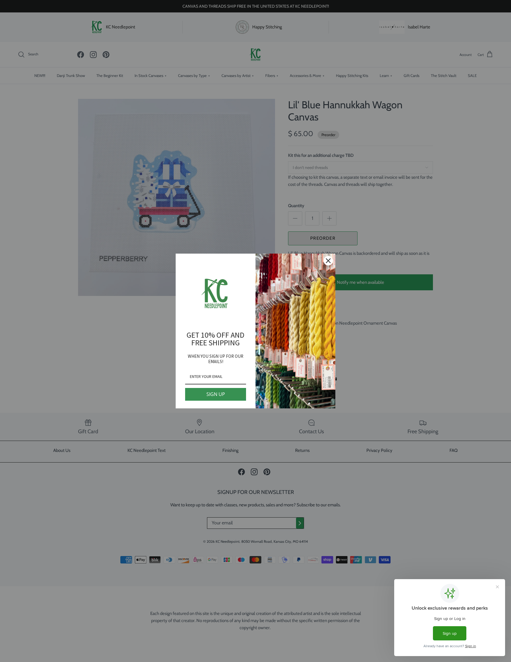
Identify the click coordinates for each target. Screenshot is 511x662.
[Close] (328, 261)
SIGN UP (215, 394)
